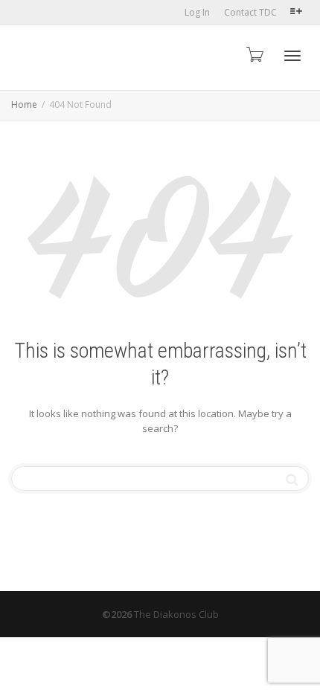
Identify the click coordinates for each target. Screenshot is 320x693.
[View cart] (253, 54)
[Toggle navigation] (292, 55)
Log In (197, 12)
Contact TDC (250, 12)
